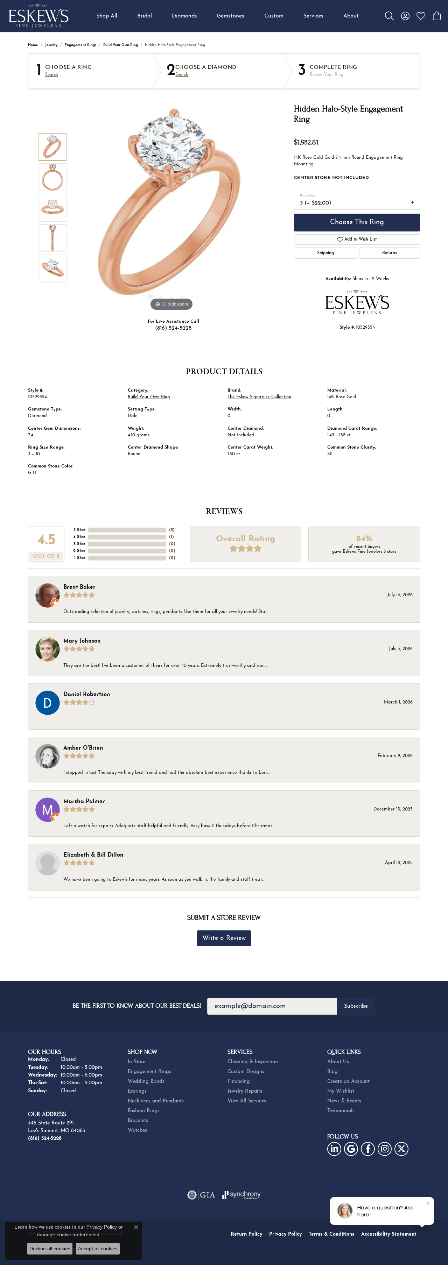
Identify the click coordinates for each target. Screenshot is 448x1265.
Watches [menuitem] (137, 1130)
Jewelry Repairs (244, 1091)
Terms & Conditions (331, 1234)
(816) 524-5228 (173, 328)
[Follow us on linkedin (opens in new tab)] (334, 1149)
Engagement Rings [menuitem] (149, 1071)
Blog (332, 1071)
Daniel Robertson (86, 695)
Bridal (144, 16)
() (172, 530)
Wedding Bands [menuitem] (146, 1081)
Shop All (106, 16)
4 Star (79, 537)
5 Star (79, 530)
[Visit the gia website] (201, 1195)
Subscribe (356, 1006)
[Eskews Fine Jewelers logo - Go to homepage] (39, 16)
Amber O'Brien (83, 748)
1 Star (79, 558)
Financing (238, 1081)
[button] (389, 16)
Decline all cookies (49, 1248)
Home (33, 45)
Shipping (325, 253)
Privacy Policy (285, 1234)
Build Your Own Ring (120, 45)
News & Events (344, 1101)
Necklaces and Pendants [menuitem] (156, 1101)
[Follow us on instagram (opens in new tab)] (385, 1149)
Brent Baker (79, 587)
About (351, 16)
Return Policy (246, 1234)
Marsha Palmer (84, 802)
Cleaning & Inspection (252, 1062)
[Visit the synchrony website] (241, 1195)
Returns (389, 253)
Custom (274, 16)
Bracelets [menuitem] (138, 1120)
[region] (171, 208)
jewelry (51, 45)
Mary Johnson (82, 641)
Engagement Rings (80, 45)
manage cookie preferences (68, 1234)
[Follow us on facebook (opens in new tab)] (368, 1149)
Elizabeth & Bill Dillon (93, 855)
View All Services (246, 1101)
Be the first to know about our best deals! (137, 1005)
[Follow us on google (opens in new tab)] (351, 1149)
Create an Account (348, 1081)
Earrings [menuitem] (137, 1091)
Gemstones (230, 16)
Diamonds (184, 16)
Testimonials (341, 1111)
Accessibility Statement (388, 1234)
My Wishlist (340, 1091)
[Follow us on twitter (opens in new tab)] (401, 1149)
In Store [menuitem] (136, 1062)
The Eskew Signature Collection (259, 397)
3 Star (79, 544)
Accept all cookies (98, 1248)
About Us (338, 1062)
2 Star (79, 551)
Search (51, 75)
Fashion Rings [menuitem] (144, 1111)
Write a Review (224, 938)
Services (313, 16)
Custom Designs (245, 1071)
